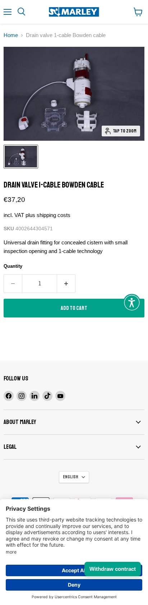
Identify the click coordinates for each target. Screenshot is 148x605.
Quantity (13, 266)
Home (11, 35)
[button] (132, 303)
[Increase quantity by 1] (66, 283)
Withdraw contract (112, 569)
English (70, 477)
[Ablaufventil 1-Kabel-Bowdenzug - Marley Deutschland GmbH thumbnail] (21, 156)
